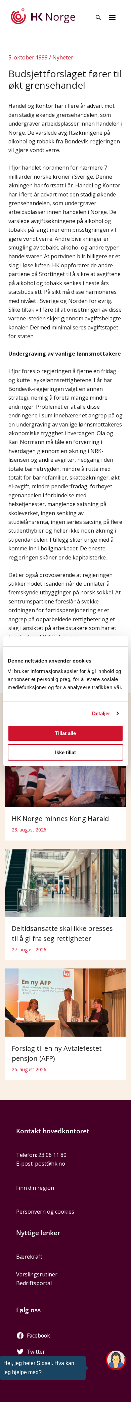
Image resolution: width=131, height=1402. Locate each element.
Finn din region (35, 1187)
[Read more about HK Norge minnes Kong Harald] (65, 766)
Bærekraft (29, 1256)
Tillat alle (65, 733)
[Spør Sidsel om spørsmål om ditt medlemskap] (116, 1360)
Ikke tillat (65, 752)
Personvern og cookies (45, 1211)
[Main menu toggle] (112, 17)
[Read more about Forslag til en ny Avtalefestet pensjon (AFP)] (65, 1002)
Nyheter (62, 57)
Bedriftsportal (34, 1283)
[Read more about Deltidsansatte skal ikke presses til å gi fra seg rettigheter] (65, 882)
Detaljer (101, 713)
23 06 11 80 (52, 1155)
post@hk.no (50, 1163)
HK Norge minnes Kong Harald (60, 818)
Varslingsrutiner (36, 1274)
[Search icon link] (98, 18)
